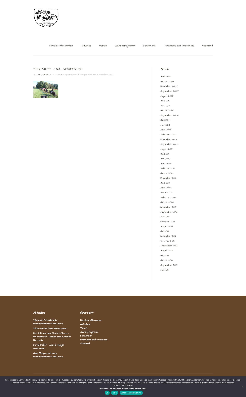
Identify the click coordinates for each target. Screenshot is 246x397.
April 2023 (165, 163)
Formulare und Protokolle (179, 45)
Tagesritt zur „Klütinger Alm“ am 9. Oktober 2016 (88, 74)
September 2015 (169, 265)
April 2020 (165, 187)
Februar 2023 (167, 168)
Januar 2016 (166, 260)
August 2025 (167, 95)
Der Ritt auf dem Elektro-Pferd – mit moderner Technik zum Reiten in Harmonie (52, 337)
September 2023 (169, 144)
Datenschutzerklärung (131, 393)
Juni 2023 (165, 158)
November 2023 (168, 139)
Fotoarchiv (149, 45)
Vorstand (207, 45)
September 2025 (169, 91)
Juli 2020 (165, 182)
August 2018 (166, 226)
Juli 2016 (164, 255)
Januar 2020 (167, 202)
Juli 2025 (165, 100)
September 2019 (168, 211)
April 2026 (165, 76)
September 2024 (169, 115)
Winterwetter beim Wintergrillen (50, 328)
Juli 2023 (164, 153)
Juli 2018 (164, 231)
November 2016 (168, 236)
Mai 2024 (165, 124)
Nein (114, 393)
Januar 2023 (166, 173)
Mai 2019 (164, 216)
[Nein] (242, 386)
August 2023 (166, 149)
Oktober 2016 (167, 240)
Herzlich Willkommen (61, 45)
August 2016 (166, 250)
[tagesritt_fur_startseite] (45, 96)
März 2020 (166, 192)
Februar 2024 (168, 134)
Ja (107, 393)
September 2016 (168, 245)
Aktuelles (86, 45)
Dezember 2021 (168, 178)
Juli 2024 (165, 120)
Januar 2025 (167, 110)
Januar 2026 (167, 81)
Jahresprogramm (125, 45)
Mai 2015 (164, 269)
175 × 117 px (54, 74)
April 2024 (166, 129)
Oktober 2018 (167, 221)
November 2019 (168, 207)
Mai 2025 (165, 105)
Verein (103, 45)
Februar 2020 (168, 197)
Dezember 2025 (169, 86)
